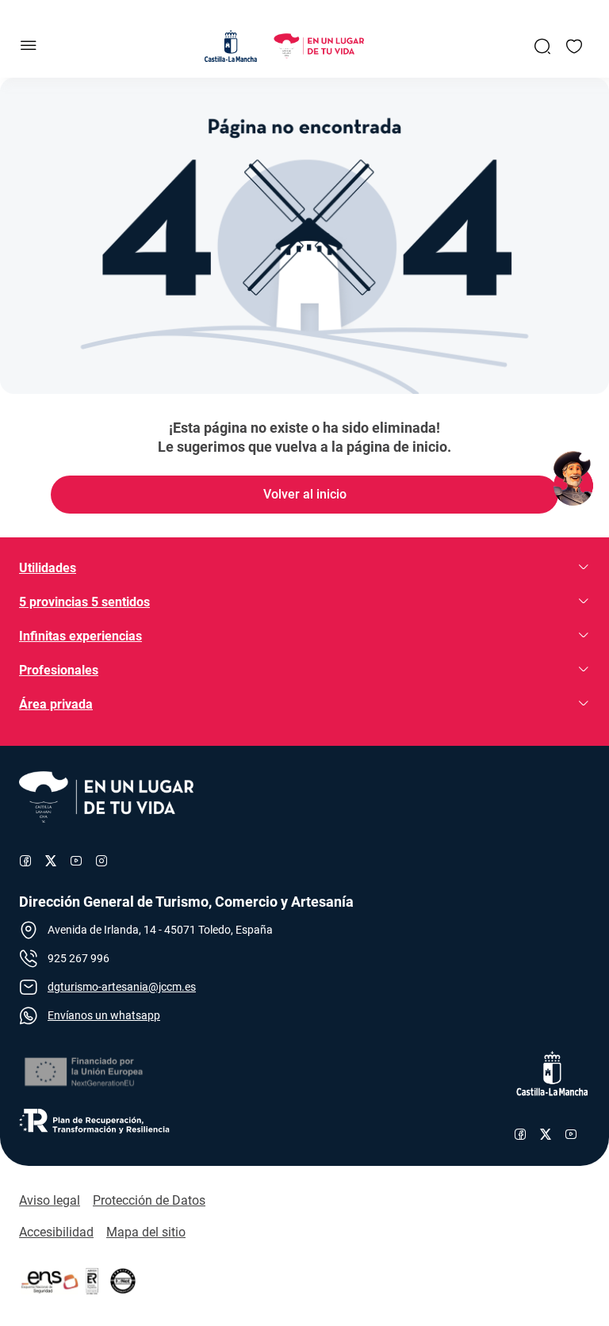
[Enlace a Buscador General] (542, 46)
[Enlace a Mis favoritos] (574, 46)
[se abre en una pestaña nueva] (82, 1072)
